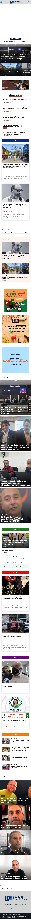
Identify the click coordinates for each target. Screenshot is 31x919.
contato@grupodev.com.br (20, 904)
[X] (19, 908)
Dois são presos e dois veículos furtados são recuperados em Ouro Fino (14, 133)
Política (4, 478)
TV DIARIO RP (15, 657)
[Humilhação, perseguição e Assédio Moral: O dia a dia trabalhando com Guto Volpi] (15, 842)
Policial (4, 128)
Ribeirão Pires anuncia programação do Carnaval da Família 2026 (19, 766)
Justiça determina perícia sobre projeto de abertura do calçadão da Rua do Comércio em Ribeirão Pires (15, 108)
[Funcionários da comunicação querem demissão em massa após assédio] (15, 792)
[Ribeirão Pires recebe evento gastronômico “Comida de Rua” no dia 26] (6, 741)
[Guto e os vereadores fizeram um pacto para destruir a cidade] (15, 867)
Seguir (26, 229)
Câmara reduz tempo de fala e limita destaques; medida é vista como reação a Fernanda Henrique (15, 99)
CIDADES (15, 140)
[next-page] (5, 773)
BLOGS (4, 777)
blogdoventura (6, 846)
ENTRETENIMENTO (16, 734)
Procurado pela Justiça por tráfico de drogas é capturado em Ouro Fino (13, 125)
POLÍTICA (5, 377)
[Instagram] (15, 908)
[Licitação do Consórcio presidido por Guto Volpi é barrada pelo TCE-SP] (15, 505)
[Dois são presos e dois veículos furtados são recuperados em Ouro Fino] (15, 623)
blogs (3, 795)
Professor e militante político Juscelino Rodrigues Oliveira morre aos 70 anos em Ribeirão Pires (14, 117)
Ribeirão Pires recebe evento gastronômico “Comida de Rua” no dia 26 (20, 740)
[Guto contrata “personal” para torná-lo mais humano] (15, 817)
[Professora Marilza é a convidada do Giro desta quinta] (15, 707)
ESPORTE (15, 529)
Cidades (4, 442)
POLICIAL (15, 572)
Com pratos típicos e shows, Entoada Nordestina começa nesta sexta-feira (19, 757)
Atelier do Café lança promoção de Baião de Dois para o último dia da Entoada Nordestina (20, 749)
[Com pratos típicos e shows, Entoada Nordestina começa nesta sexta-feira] (6, 758)
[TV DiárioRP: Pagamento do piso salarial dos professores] (15, 672)
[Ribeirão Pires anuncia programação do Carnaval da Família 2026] (6, 767)
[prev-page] (2, 773)
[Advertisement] (15, 21)
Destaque (5, 102)
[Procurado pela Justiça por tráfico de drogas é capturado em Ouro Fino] (15, 585)
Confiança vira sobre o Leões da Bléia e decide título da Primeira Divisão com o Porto (15, 542)
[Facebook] (11, 908)
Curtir (26, 225)
